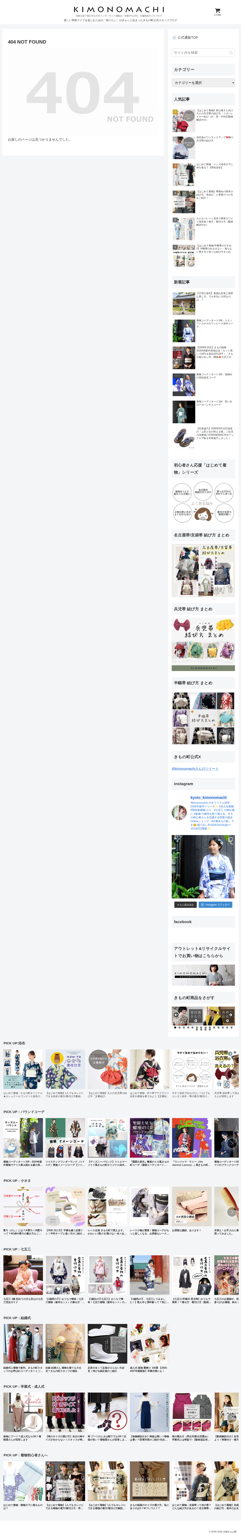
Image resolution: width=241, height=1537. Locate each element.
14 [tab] (232, 1027)
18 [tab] (210, 1030)
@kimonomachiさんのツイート (195, 769)
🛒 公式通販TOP (185, 37)
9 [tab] (210, 1027)
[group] (23, 1075)
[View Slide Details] (187, 1016)
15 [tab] (197, 1030)
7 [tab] (201, 1027)
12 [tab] (223, 1027)
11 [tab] (219, 1027)
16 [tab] (201, 1030)
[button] (231, 53)
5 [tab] (192, 1027)
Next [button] (230, 1015)
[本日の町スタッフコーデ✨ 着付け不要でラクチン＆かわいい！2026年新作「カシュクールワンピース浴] (203, 866)
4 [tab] (188, 1027)
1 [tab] (175, 1027)
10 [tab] (214, 1027)
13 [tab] (227, 1027)
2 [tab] (179, 1027)
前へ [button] (176, 1015)
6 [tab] (197, 1027)
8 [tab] (205, 1027)
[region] (203, 1016)
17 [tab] (206, 1030)
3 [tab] (184, 1027)
